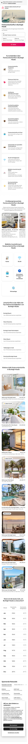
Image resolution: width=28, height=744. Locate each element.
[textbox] (7, 40)
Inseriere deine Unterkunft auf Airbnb (12, 7)
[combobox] (13, 35)
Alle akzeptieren (13, 725)
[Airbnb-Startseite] (3, 7)
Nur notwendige (13, 729)
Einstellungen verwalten (13, 732)
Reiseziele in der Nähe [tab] (7, 684)
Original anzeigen (12, 3)
